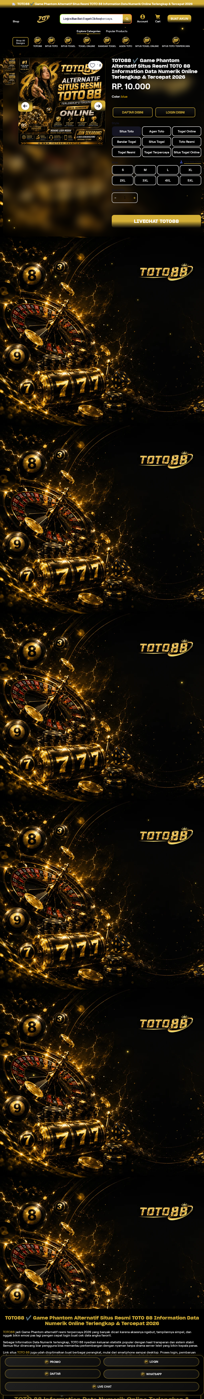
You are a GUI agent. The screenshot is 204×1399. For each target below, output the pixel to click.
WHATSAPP (154, 1374)
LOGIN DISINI (175, 112)
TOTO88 (9, 1332)
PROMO (55, 1363)
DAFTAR (55, 1374)
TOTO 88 (23, 1352)
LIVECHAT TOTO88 (156, 221)
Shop (16, 21)
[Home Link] (40, 18)
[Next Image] (98, 106)
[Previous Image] (25, 106)
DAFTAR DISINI (132, 112)
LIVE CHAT (105, 1385)
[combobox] (91, 18)
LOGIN (154, 1363)
